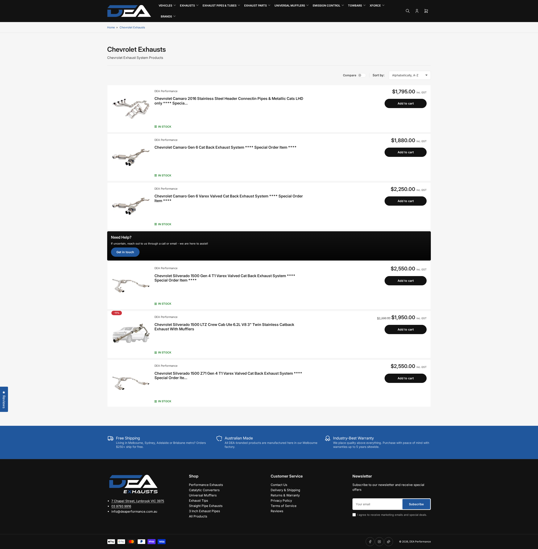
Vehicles (165, 5)
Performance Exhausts (206, 485)
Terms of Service (284, 506)
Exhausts (187, 5)
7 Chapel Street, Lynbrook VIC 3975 (137, 501)
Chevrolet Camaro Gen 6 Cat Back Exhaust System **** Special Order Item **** (225, 147)
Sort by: (379, 75)
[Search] (407, 11)
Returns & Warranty (285, 495)
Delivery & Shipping (285, 490)
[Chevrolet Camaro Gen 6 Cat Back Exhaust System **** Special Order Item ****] (130, 157)
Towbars (355, 5)
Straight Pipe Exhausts (206, 506)
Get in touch (125, 252)
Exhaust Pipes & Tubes (219, 5)
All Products (198, 516)
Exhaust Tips (198, 501)
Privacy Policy (281, 501)
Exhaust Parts (255, 5)
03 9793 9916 (121, 506)
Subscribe (416, 504)
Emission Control (326, 5)
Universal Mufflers (289, 5)
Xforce (375, 5)
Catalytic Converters (204, 490)
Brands (166, 16)
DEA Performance (166, 91)
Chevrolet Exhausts (132, 27)
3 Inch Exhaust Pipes (204, 511)
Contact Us (279, 485)
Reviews (277, 511)
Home (111, 27)
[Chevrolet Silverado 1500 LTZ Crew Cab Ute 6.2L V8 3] (130, 334)
